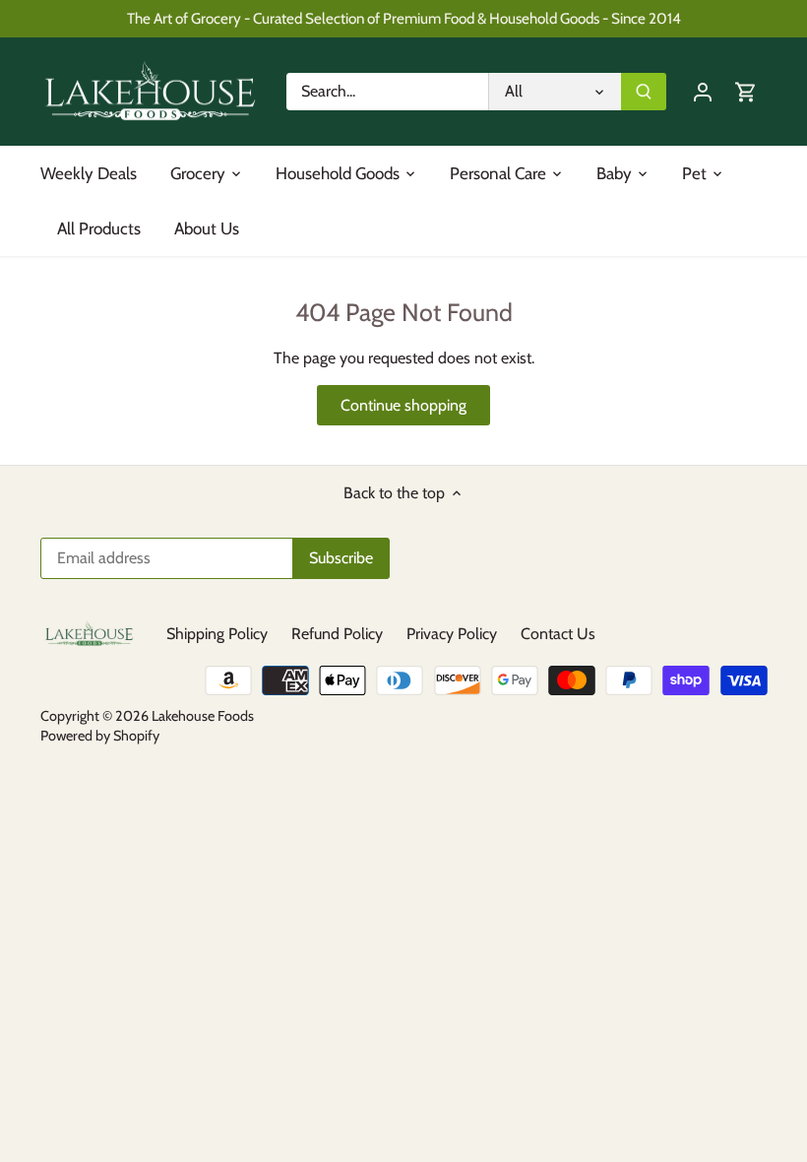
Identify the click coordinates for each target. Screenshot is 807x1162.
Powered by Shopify (99, 735)
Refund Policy (337, 633)
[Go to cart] (746, 91)
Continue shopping (403, 405)
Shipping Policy (217, 633)
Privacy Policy (451, 633)
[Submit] (643, 91)
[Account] (702, 91)
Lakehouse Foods (203, 716)
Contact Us (558, 633)
